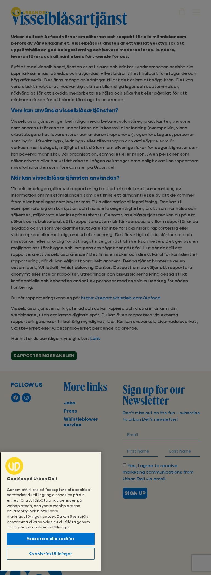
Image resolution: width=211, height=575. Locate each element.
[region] (50, 511)
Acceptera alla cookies (51, 538)
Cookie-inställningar (50, 553)
